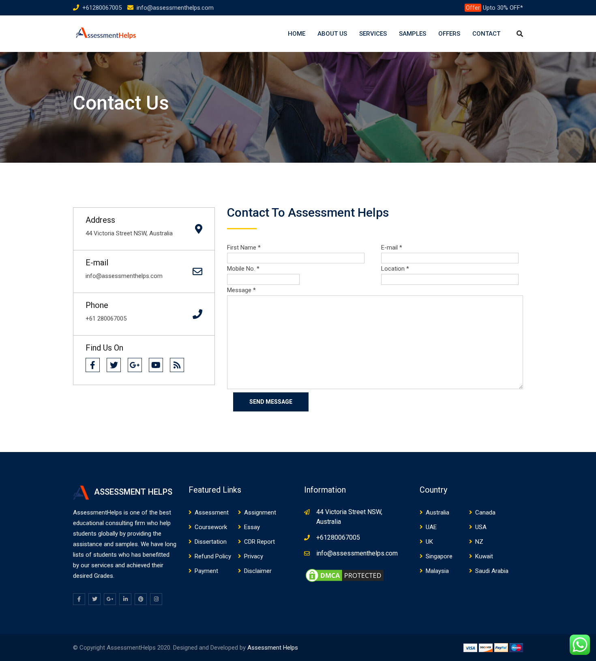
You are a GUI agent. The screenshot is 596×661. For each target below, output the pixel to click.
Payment (206, 571)
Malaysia (437, 571)
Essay (252, 527)
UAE (431, 527)
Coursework (211, 527)
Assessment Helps (272, 647)
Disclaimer (258, 571)
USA (481, 527)
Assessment (212, 512)
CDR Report (259, 541)
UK (429, 541)
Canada (485, 512)
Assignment (260, 512)
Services (373, 33)
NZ (479, 541)
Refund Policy (213, 556)
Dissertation (211, 541)
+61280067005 (102, 7)
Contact (486, 33)
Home (296, 33)
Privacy (253, 556)
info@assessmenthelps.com (175, 7)
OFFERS (449, 33)
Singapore (439, 556)
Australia (437, 512)
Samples (412, 33)
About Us (332, 33)
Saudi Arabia (491, 571)
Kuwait (484, 556)
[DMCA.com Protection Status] (344, 575)
